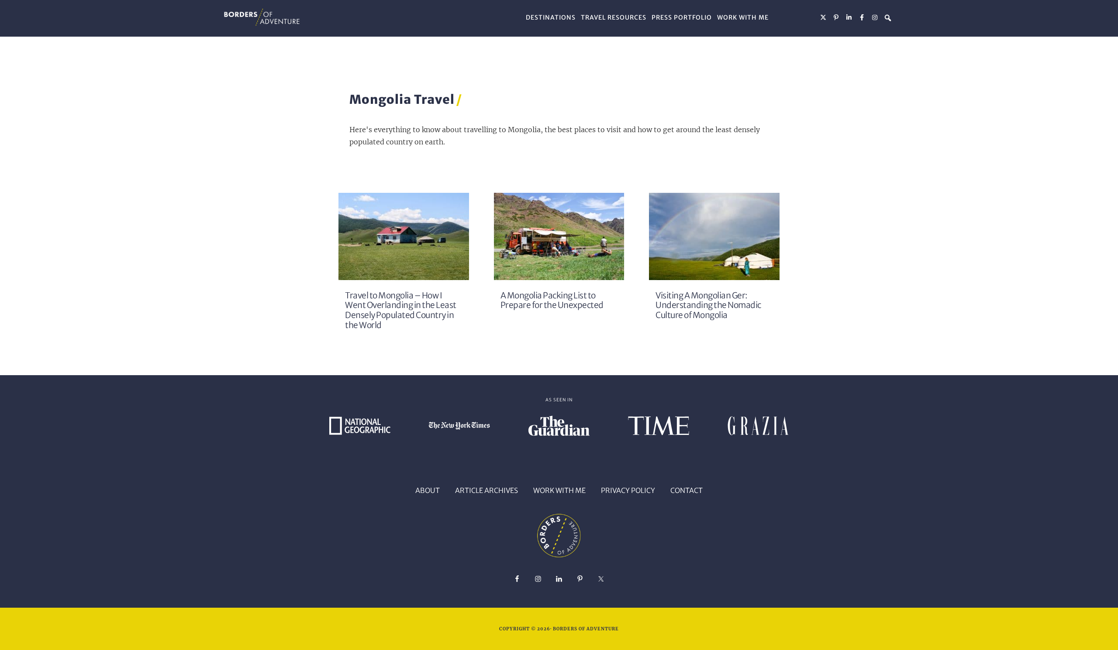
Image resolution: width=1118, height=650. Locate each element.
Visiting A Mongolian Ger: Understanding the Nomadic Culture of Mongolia (708, 306)
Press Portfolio (682, 17)
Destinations (551, 17)
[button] (887, 17)
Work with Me (743, 17)
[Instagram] (875, 17)
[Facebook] (862, 17)
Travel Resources (613, 17)
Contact (686, 490)
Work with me (559, 490)
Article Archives (486, 490)
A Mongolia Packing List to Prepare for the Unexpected (552, 301)
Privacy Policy (628, 490)
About (427, 490)
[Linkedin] (849, 17)
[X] (823, 17)
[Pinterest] (836, 17)
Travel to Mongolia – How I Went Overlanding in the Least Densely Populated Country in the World (400, 310)
